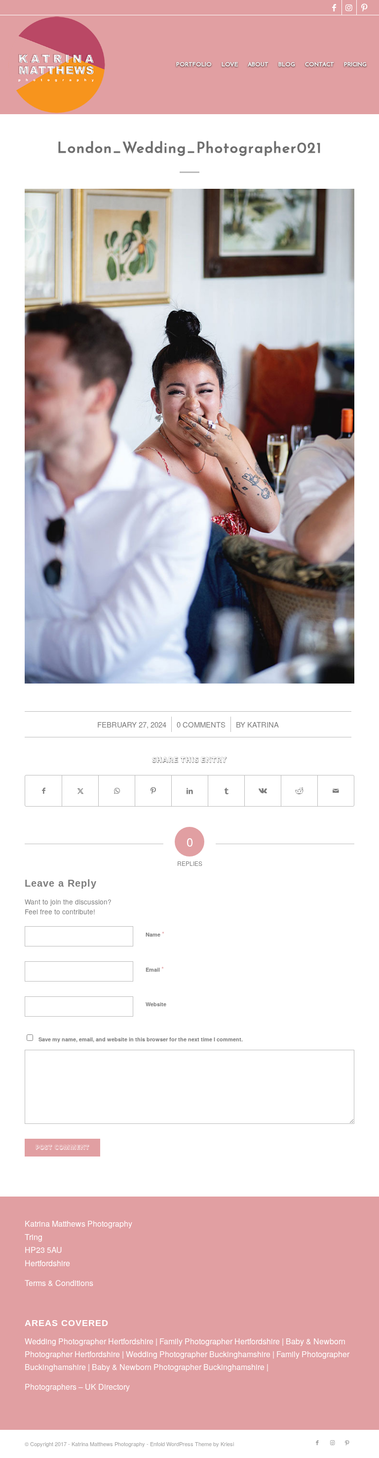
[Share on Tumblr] (226, 790)
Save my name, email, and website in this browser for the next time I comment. (140, 1039)
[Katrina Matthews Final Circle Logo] (56, 64)
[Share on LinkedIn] (190, 790)
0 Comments (201, 724)
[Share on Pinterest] (153, 790)
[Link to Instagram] (349, 7)
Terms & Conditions (59, 1282)
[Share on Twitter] (80, 790)
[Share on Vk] (263, 790)
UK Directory (107, 1386)
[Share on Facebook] (43, 790)
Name (155, 934)
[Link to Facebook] (334, 7)
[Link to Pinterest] (364, 7)
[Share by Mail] (336, 790)
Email (155, 969)
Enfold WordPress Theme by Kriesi (192, 1444)
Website (156, 1004)
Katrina (263, 724)
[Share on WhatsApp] (117, 790)
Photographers (50, 1386)
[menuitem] (194, 64)
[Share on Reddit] (299, 790)
